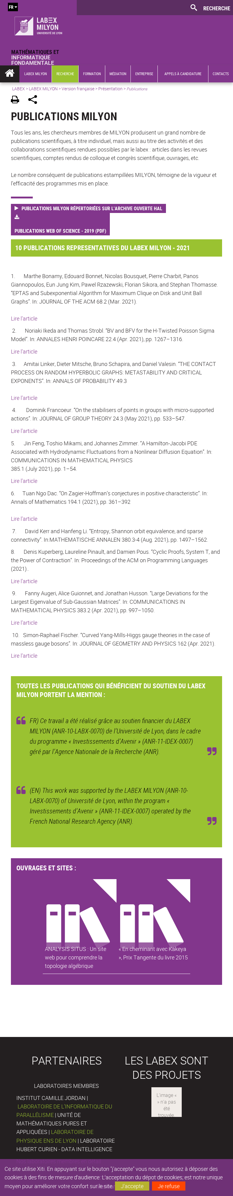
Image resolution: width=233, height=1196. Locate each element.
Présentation (110, 88)
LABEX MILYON (43, 88)
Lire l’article (24, 318)
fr (11, 7)
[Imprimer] (17, 100)
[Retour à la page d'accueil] (38, 24)
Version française (78, 88)
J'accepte (132, 1186)
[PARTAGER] (34, 100)
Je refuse (169, 1186)
